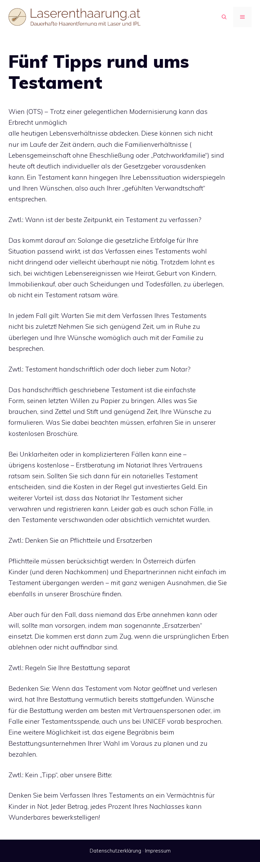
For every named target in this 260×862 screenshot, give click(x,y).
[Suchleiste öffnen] (224, 17)
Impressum (158, 850)
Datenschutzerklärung (115, 850)
